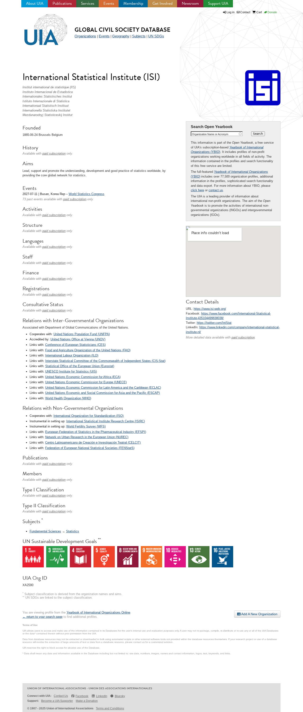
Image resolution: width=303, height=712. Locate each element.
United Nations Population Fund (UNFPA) (81, 334)
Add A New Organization (259, 614)
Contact (245, 12)
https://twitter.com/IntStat (214, 323)
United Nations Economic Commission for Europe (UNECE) (86, 382)
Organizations (85, 36)
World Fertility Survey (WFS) (86, 426)
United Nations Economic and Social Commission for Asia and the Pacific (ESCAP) (102, 393)
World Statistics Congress (86, 194)
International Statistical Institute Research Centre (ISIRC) (105, 421)
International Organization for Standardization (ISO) (88, 416)
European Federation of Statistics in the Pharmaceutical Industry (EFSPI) (95, 432)
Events (108, 3)
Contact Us (61, 696)
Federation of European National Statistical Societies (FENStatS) (89, 448)
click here (197, 190)
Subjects (139, 36)
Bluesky (120, 696)
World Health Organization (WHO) (68, 398)
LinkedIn (101, 696)
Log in (231, 12)
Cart (259, 12)
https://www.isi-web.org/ (210, 309)
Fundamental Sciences (45, 531)
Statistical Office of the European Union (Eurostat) (79, 366)
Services (87, 3)
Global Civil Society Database (122, 29)
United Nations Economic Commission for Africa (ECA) (82, 377)
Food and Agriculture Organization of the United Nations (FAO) (87, 350)
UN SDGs (156, 36)
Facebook (82, 696)
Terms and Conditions (110, 708)
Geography (120, 36)
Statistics (72, 531)
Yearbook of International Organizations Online (98, 612)
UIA (40, 27)
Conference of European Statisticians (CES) (75, 345)
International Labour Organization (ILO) (71, 355)
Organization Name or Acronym (210, 134)
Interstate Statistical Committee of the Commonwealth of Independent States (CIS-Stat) (105, 361)
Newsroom (190, 3)
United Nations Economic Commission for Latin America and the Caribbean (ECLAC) (103, 387)
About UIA (34, 3)
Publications (62, 3)
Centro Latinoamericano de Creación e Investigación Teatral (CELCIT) (93, 442)
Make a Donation (87, 701)
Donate (272, 12)
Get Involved (162, 3)
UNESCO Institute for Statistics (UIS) (71, 371)
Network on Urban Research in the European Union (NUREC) (86, 437)
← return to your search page (42, 617)
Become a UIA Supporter (57, 701)
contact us (216, 190)
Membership (133, 3)
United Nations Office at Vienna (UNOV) (77, 339)
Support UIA (218, 3)
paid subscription (243, 337)
